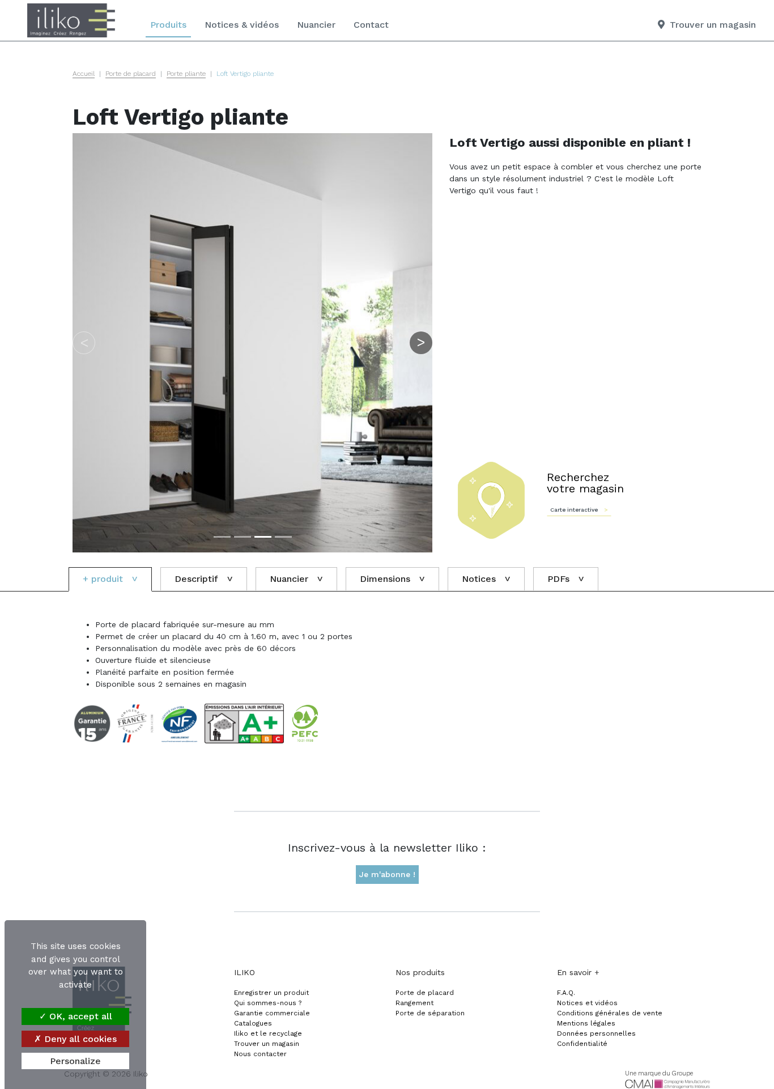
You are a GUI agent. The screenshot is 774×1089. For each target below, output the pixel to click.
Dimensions (385, 578)
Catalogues (253, 1023)
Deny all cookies (79, 1038)
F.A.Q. (566, 993)
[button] (84, 342)
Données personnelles (596, 1033)
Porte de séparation (430, 1013)
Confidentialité (582, 1044)
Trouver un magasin (266, 1044)
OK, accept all (79, 1016)
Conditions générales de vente (609, 1013)
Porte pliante (186, 74)
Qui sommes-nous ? (267, 1003)
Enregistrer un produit (271, 993)
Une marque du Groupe (659, 1073)
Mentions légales (586, 1023)
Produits (168, 24)
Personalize (75, 1061)
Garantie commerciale (272, 1013)
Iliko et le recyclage (268, 1033)
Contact (371, 24)
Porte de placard (130, 74)
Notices (479, 578)
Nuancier (316, 24)
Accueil (84, 74)
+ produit (103, 578)
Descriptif (196, 578)
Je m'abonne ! (387, 874)
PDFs (558, 578)
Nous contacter (260, 1054)
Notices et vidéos (587, 1003)
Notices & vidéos (242, 24)
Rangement (414, 1003)
